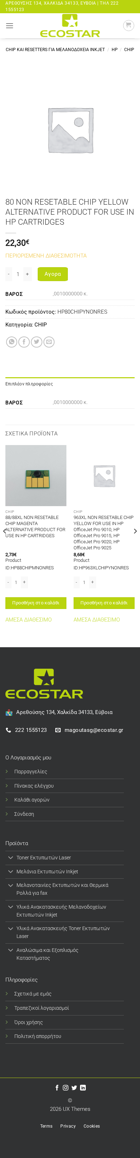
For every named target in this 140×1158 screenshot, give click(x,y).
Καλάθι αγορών (32, 800)
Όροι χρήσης (28, 1022)
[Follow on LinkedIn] (83, 1088)
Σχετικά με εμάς (33, 994)
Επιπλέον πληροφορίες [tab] (29, 383)
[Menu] (9, 25)
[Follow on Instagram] (66, 1088)
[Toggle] (10, 858)
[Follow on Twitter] (74, 1088)
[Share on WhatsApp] (12, 342)
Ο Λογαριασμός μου (28, 757)
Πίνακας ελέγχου (34, 786)
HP (115, 49)
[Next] (135, 545)
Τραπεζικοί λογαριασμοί (41, 1008)
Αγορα (53, 274)
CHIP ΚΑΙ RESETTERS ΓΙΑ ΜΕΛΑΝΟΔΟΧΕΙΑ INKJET (55, 49)
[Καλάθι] (128, 25)
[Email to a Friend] (49, 342)
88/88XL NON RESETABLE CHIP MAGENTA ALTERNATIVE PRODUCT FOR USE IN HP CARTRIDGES (35, 526)
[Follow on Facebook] (57, 1088)
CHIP (129, 49)
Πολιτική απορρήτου (37, 1036)
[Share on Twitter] (36, 342)
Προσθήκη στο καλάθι (35, 602)
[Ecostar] (70, 25)
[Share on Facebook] (24, 342)
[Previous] (5, 545)
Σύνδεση (24, 814)
